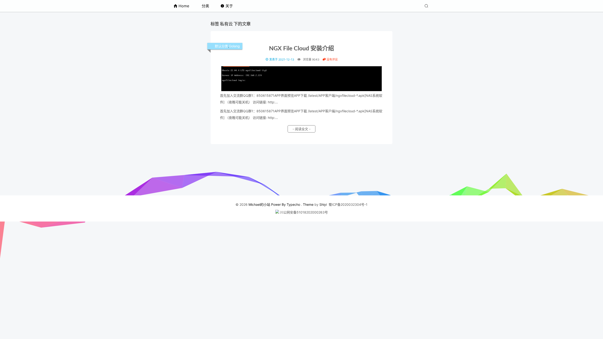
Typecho (293, 204)
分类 (205, 6)
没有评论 (332, 59)
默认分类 (221, 46)
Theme (308, 204)
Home (184, 6)
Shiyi (323, 204)
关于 (229, 6)
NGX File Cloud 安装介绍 (301, 49)
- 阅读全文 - (301, 129)
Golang (234, 46)
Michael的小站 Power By (268, 204)
